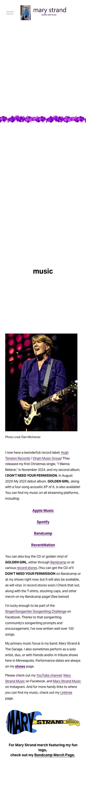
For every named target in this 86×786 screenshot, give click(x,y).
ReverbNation (43, 545)
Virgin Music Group (47, 458)
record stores (27, 568)
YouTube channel (49, 675)
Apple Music (43, 510)
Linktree (66, 692)
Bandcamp (43, 533)
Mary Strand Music (67, 681)
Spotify (43, 522)
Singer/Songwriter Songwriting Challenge (35, 611)
